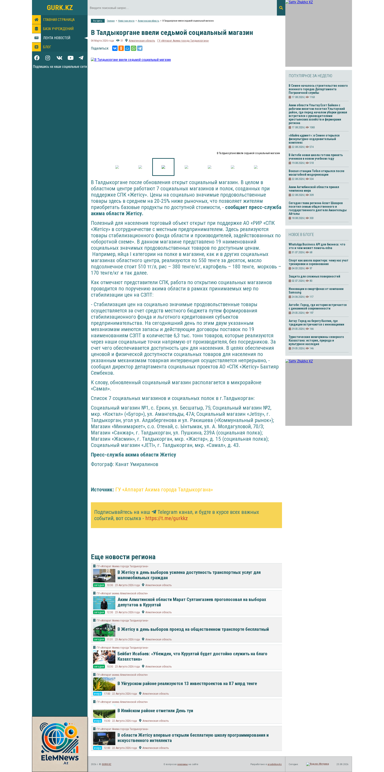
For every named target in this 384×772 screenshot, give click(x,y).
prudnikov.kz (275, 764)
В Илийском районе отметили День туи (155, 710)
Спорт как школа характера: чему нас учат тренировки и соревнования (318, 262)
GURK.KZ (60, 7)
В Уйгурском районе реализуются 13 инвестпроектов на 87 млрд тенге (187, 683)
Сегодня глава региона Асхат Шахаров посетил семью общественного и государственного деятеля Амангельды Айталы (318, 208)
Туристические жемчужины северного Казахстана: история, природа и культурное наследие (316, 340)
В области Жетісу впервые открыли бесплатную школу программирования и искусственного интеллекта (193, 737)
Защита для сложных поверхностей (314, 276)
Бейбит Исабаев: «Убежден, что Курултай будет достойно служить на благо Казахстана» (192, 656)
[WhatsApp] (133, 48)
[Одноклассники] (121, 48)
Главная (111, 21)
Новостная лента (126, 21)
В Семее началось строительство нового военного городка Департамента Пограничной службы (318, 89)
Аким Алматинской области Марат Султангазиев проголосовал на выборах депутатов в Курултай (192, 602)
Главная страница (59, 20)
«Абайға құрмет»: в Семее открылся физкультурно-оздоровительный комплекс (314, 139)
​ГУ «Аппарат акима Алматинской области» (122, 593)
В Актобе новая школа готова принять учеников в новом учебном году (316, 156)
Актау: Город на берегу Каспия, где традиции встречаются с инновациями (316, 322)
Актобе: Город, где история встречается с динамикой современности (318, 306)
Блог (47, 47)
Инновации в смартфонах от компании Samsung (316, 290)
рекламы (182, 764)
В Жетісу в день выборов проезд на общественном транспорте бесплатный (193, 629)
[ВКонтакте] (115, 48)
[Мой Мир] (127, 48)
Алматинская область (148, 21)
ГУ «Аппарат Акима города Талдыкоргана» (183, 40)
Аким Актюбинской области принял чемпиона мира (314, 188)
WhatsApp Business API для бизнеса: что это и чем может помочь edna (317, 246)
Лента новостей (56, 38)
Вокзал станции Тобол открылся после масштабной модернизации (316, 172)
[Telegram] (139, 48)
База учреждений (58, 29)
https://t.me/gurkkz (166, 518)
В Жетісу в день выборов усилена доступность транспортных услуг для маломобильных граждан (189, 575)
